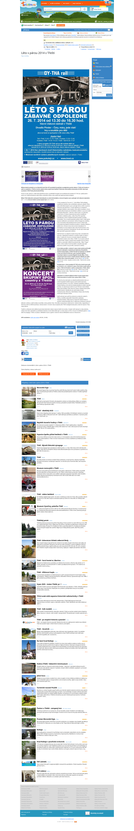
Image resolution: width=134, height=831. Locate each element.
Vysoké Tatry (61, 808)
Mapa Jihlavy (101, 33)
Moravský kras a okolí (63, 801)
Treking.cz (79, 808)
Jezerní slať (42, 791)
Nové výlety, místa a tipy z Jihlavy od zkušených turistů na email (90, 30)
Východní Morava (62, 791)
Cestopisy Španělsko (26, 797)
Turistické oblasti (62, 788)
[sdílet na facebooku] (23, 353)
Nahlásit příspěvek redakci (31, 348)
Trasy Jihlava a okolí (86, 47)
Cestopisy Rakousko (26, 791)
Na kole (53, 49)
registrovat (107, 4)
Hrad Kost (42, 797)
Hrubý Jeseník (61, 795)
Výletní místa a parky (73, 45)
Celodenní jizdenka (82, 335)
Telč (84, 258)
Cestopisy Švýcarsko (26, 801)
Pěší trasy (98, 49)
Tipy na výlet (50, 47)
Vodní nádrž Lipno (44, 793)
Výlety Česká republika (82, 788)
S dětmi (58, 49)
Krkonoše (60, 799)
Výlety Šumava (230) (81, 795)
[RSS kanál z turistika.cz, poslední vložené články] (75, 821)
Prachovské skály (44, 801)
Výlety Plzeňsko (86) (99, 793)
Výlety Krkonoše (80, 801)
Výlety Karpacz (98, 801)
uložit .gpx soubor (34, 317)
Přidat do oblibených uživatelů (34, 341)
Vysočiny (73, 35)
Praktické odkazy (68, 812)
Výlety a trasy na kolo (100, 803)
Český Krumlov (43, 808)
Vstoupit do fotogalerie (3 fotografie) (32, 183)
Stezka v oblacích (44, 803)
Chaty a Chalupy (99, 77)
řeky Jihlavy (53, 35)
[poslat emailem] (27, 353)
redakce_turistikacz (33, 339)
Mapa (96, 63)
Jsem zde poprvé (25, 812)
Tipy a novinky (67, 33)
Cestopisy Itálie (25, 793)
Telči (89, 310)
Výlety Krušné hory (81, 803)
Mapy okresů (49, 12)
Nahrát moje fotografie (84, 183)
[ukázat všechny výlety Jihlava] (45, 47)
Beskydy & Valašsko (63, 797)
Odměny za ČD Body (83, 331)
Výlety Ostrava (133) (99, 795)
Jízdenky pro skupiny (83, 327)
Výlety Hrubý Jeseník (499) (83, 799)
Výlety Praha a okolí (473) (101, 788)
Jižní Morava (61, 793)
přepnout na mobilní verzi (67, 819)
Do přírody (47, 49)
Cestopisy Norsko (25, 799)
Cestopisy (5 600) (25, 788)
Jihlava (26, 30)
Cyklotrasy (83, 49)
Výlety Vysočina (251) (99, 797)
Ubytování (98, 70)
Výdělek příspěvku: (30, 343)
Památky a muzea (48, 45)
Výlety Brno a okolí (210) (100, 791)
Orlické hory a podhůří (64, 803)
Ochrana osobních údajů (101, 808)
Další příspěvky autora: (31, 344)
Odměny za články (47, 812)
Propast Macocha (44, 795)
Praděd (41, 799)
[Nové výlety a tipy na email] (109, 30)
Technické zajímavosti (86, 45)
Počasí (97, 74)
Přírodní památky (60, 45)
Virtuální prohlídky (99, 805)
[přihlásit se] (108, 2)
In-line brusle (91, 49)
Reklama (23, 814)
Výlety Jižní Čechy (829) (82, 791)
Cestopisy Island (25, 805)
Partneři (44, 814)
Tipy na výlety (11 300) (61, 12)
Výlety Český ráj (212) (81, 793)
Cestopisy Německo (26, 795)
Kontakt (66, 814)
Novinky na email (97, 813)
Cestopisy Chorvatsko (27, 803)
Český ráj (60, 805)
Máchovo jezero (44, 788)
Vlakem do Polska (26, 808)
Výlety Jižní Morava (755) (100, 799)
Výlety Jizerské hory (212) (82, 797)
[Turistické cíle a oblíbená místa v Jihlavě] (44, 42)
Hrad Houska (43, 805)
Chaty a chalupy (84, 33)
